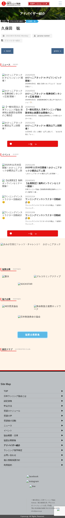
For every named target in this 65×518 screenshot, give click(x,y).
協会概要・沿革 (11, 435)
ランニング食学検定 (13, 450)
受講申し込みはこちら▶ (38, 4)
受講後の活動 (10, 420)
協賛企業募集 (10, 440)
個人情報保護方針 (12, 460)
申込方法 (8, 406)
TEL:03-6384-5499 (38, 508)
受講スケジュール (12, 411)
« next (7, 51)
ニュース (8, 425)
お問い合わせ (10, 455)
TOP (4, 21)
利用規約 (8, 465)
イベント (8, 430)
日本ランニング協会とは (15, 396)
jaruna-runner (43, 36)
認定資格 (8, 401)
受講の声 (8, 416)
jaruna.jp (25, 516)
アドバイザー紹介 (16, 21)
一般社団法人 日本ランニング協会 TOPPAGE (12, 506)
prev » (57, 51)
